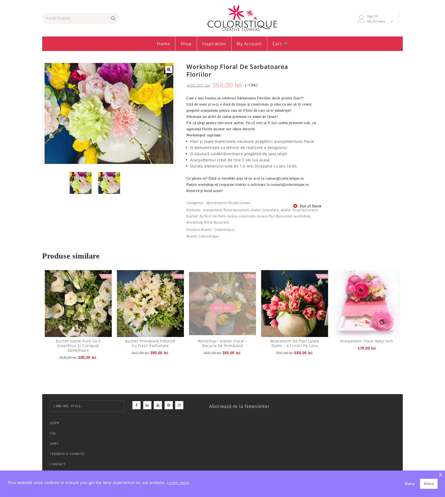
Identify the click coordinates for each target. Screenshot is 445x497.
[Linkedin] (147, 405)
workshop (302, 216)
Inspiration (214, 44)
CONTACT (57, 464)
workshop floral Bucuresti (207, 222)
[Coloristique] (242, 18)
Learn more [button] (178, 483)
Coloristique (224, 229)
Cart (277, 44)
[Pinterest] (169, 405)
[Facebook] (136, 405)
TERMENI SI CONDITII (67, 454)
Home (163, 44)
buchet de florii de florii (206, 216)
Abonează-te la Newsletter (239, 406)
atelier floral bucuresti (299, 210)
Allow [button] (429, 484)
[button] (169, 69)
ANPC (54, 443)
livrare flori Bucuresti (274, 216)
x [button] (440, 474)
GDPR (54, 423)
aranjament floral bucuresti (226, 210)
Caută (113, 18)
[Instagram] (179, 405)
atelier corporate (265, 210)
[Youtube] (158, 405)
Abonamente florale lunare (228, 202)
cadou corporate (241, 216)
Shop (186, 44)
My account (249, 44)
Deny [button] (410, 484)
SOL (53, 433)
